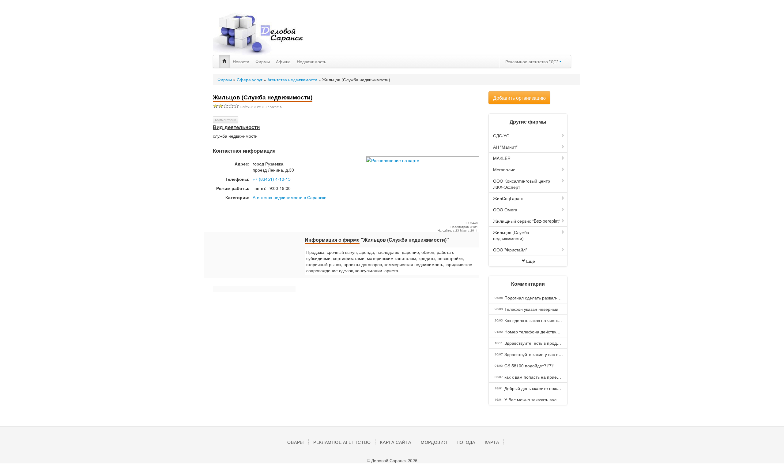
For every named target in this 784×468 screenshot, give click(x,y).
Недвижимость (311, 61)
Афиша (283, 61)
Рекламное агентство (342, 442)
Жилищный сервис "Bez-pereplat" (526, 221)
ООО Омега (505, 209)
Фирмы (262, 61)
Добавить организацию (519, 97)
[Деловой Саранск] (269, 33)
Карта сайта (395, 442)
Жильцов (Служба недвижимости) (511, 235)
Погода (466, 442)
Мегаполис (504, 169)
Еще (530, 261)
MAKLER (502, 158)
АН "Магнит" (505, 147)
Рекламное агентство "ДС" (532, 61)
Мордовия (434, 442)
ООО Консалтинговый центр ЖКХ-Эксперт (521, 184)
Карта (492, 442)
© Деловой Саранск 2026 (392, 460)
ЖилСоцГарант (508, 198)
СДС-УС (501, 135)
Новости (241, 61)
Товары (294, 442)
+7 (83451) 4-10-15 (272, 179)
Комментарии (225, 119)
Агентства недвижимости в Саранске (289, 197)
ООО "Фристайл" (510, 250)
